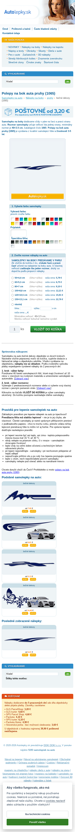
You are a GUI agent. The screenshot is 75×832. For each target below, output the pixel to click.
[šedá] (30, 224)
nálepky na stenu (60, 770)
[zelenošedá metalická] (52, 242)
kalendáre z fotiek (42, 780)
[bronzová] (61, 224)
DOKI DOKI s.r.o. (52, 745)
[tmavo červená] (34, 224)
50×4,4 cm (20, 278)
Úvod (5, 29)
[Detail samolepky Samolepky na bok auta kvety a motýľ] (25, 613)
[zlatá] (26, 224)
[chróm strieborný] (13, 246)
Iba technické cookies (37, 814)
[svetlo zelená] (26, 219)
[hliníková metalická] (21, 242)
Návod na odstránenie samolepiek (41, 759)
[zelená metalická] (48, 242)
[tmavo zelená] (43, 224)
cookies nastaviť (55, 800)
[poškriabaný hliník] (56, 242)
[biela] (13, 219)
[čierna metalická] (13, 242)
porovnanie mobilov (49, 777)
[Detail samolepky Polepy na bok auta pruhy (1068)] (25, 579)
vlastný (18, 304)
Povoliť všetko (37, 822)
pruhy (50, 98)
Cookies (51, 762)
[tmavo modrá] (39, 224)
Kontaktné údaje (11, 33)
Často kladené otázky (45, 29)
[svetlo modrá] (21, 219)
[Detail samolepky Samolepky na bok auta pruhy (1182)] (25, 545)
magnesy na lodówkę (46, 773)
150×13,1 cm (21, 299)
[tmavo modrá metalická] (26, 242)
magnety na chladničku (16, 770)
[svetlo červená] (17, 219)
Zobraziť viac (21, 378)
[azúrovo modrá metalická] (30, 242)
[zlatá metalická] (39, 242)
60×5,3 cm (20, 282)
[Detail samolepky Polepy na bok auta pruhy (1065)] (25, 654)
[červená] (52, 219)
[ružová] (56, 224)
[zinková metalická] (17, 242)
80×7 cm (19, 286)
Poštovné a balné (21, 29)
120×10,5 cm (21, 295)
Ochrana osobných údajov (31, 762)
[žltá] (13, 224)
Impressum (42, 766)
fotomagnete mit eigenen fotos (18, 773)
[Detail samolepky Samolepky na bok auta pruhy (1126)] (25, 511)
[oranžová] (34, 219)
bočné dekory (29, 483)
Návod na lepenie (13, 759)
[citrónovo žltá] (30, 219)
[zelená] (61, 219)
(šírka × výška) (35, 278)
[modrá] (56, 219)
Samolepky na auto (12, 98)
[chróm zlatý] (61, 242)
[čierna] (48, 219)
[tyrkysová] (52, 224)
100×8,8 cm (20, 290)
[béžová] (17, 224)
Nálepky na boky (35, 98)
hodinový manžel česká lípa (23, 777)
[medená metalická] (34, 242)
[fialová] (21, 224)
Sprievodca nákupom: (15, 351)
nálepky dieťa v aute (40, 770)
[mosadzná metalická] (43, 242)
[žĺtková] (48, 224)
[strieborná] (43, 219)
